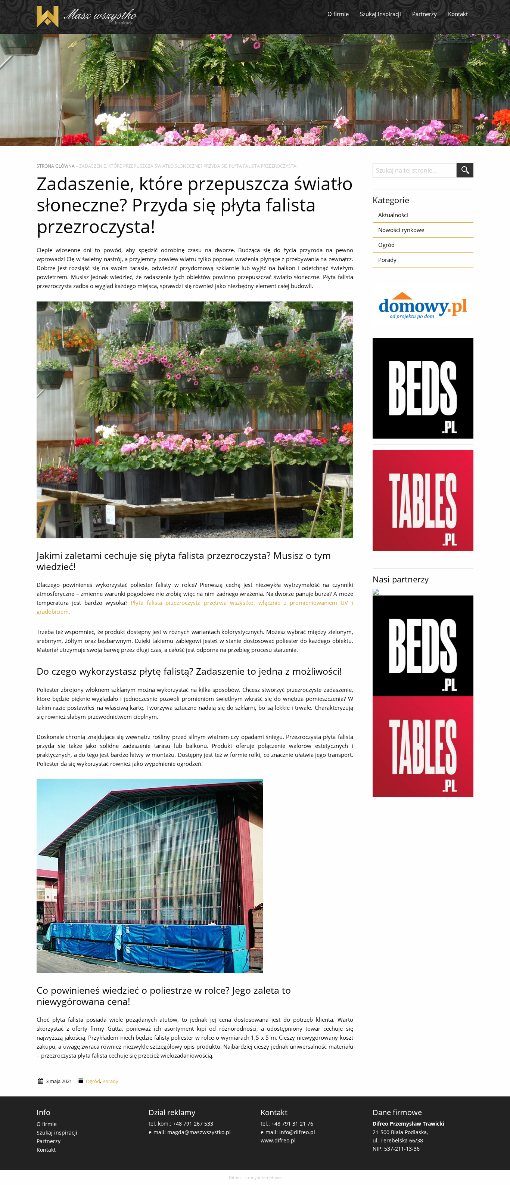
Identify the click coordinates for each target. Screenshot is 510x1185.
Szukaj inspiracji (380, 14)
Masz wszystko (89, 17)
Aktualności (393, 215)
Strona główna (56, 166)
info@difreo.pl (297, 1132)
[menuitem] (338, 14)
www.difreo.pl (278, 1140)
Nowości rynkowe (401, 229)
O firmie (338, 14)
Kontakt (458, 14)
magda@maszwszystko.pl (199, 1132)
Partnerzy (424, 14)
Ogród (93, 1081)
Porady (110, 1081)
